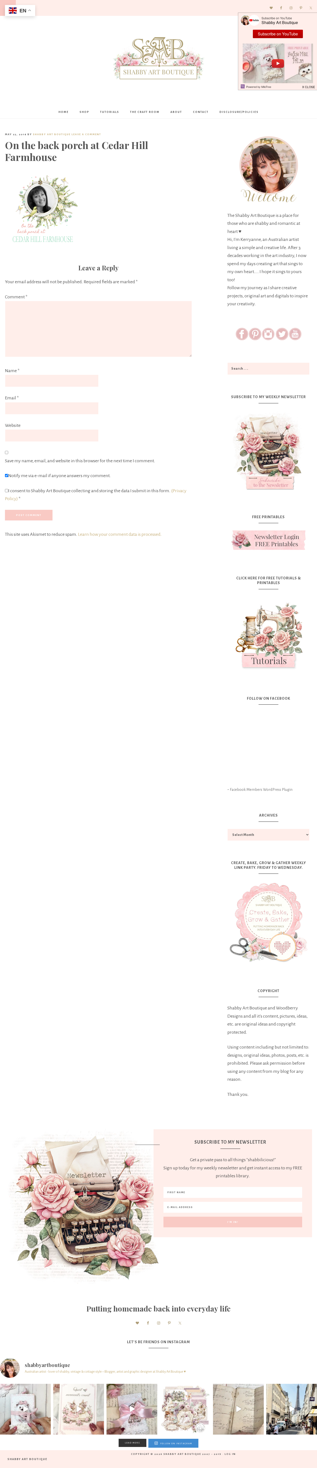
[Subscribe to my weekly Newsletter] (268, 491)
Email (12, 397)
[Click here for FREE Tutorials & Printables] (268, 633)
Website (13, 425)
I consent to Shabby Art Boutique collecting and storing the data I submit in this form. (95, 494)
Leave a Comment (86, 134)
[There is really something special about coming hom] (238, 1409)
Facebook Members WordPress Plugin (261, 790)
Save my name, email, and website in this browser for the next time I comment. (80, 460)
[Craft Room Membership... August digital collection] (185, 1409)
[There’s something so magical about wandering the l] (291, 1409)
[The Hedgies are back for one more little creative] (25, 1409)
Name (12, 370)
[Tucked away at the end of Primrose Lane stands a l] (131, 1409)
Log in (230, 1454)
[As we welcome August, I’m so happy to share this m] (78, 1409)
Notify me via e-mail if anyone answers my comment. (59, 475)
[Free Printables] (268, 540)
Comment (16, 296)
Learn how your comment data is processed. (120, 534)
